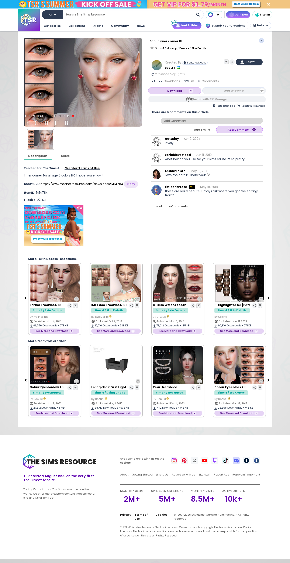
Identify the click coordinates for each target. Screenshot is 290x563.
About (124, 475)
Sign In (265, 15)
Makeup (172, 48)
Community (120, 26)
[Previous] (26, 298)
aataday (172, 139)
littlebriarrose (176, 187)
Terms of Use (141, 517)
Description (37, 156)
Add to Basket (234, 90)
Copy (131, 184)
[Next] (269, 298)
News (141, 26)
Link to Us (162, 475)
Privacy (125, 515)
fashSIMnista (175, 171)
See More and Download (52, 331)
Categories (52, 26)
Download (174, 91)
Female (184, 48)
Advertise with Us (183, 475)
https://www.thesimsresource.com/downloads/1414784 (82, 184)
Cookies (161, 515)
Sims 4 (159, 48)
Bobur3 (170, 68)
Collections (77, 26)
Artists (98, 26)
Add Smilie (202, 130)
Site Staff (204, 475)
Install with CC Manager (210, 99)
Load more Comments (171, 206)
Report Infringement (246, 475)
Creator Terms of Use (82, 168)
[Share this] (232, 62)
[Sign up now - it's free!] (53, 225)
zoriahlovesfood (178, 155)
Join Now (241, 15)
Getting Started (142, 475)
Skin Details (198, 48)
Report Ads (221, 475)
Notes (65, 156)
